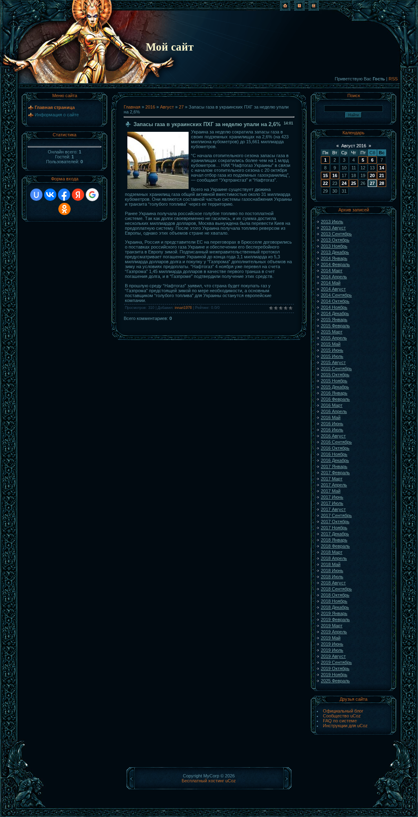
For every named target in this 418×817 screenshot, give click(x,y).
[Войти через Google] (92, 194)
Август (167, 106)
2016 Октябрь (335, 448)
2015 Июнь (332, 350)
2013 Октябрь (335, 240)
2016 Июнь (332, 423)
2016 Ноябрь (334, 454)
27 (181, 106)
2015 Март (331, 331)
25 (353, 183)
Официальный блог (343, 710)
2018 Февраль (335, 546)
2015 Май (330, 344)
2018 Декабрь (335, 607)
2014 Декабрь (335, 313)
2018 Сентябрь (336, 588)
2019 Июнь (332, 644)
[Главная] (285, 9)
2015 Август (333, 362)
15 (325, 175)
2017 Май (330, 490)
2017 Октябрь (335, 521)
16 (334, 175)
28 (381, 183)
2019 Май (330, 637)
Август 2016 (353, 145)
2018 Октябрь (335, 595)
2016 (150, 106)
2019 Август (333, 656)
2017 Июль (332, 503)
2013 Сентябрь (336, 233)
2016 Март (331, 405)
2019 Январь (334, 613)
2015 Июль (332, 356)
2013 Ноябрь (334, 246)
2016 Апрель (334, 411)
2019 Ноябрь (334, 674)
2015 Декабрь (335, 386)
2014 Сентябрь (336, 295)
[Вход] (314, 9)
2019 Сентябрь (336, 662)
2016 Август (333, 435)
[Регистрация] (299, 9)
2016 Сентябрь (336, 442)
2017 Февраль (335, 472)
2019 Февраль (335, 619)
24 (344, 183)
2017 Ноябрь (334, 527)
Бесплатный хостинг (203, 780)
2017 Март (331, 478)
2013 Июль (332, 221)
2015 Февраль (335, 325)
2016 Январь (334, 393)
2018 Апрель (334, 558)
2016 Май (330, 417)
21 (381, 175)
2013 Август (333, 227)
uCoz (230, 780)
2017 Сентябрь (336, 515)
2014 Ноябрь (334, 307)
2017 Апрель (334, 484)
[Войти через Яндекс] (78, 195)
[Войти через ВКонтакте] (50, 195)
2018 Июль (332, 576)
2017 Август (333, 509)
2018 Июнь (332, 570)
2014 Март (331, 270)
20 (372, 175)
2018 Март (331, 552)
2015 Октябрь (335, 374)
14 (381, 167)
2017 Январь (334, 466)
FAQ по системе (340, 720)
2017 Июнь (332, 497)
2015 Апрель (334, 337)
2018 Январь (334, 539)
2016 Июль (332, 429)
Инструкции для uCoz (345, 725)
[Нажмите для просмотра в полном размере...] (158, 187)
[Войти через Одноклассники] (64, 209)
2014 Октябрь (335, 301)
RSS (393, 78)
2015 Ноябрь (334, 380)
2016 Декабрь (335, 460)
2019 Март (331, 625)
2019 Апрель (334, 631)
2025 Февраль (335, 680)
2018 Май (330, 564)
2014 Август (333, 288)
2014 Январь (334, 258)
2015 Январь (334, 319)
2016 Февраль (335, 399)
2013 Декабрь (335, 252)
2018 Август (333, 582)
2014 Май (330, 282)
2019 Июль (332, 650)
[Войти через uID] (36, 195)
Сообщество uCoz (342, 715)
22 (325, 183)
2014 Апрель (334, 276)
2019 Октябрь (335, 668)
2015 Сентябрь (336, 368)
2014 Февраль (335, 264)
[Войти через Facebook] (64, 195)
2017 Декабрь (335, 533)
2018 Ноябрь (334, 601)
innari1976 (183, 308)
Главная (132, 106)
